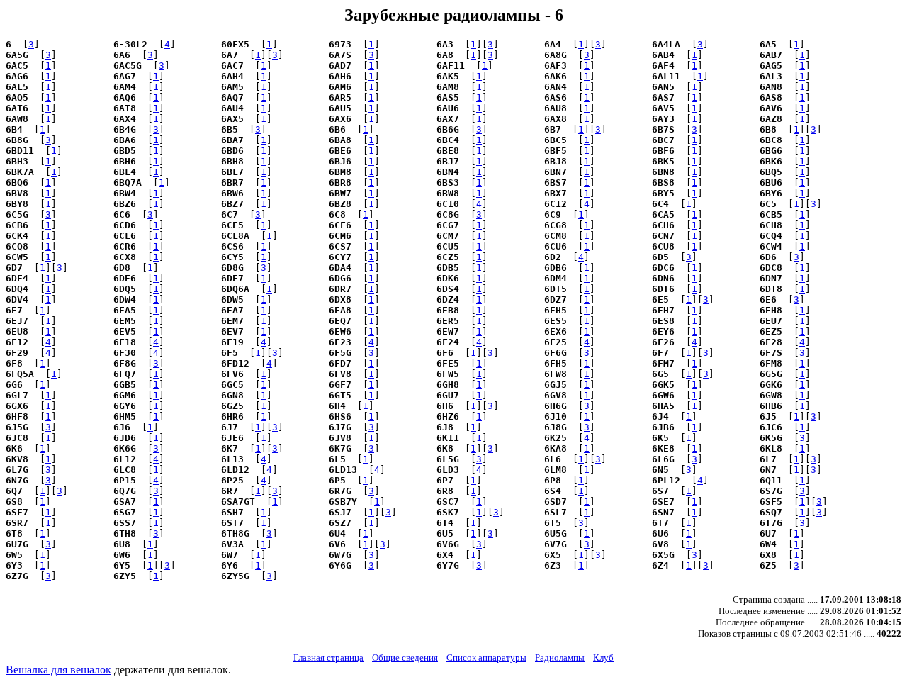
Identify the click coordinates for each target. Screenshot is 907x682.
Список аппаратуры (486, 657)
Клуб (603, 657)
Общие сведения (405, 657)
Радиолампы (560, 657)
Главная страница (328, 657)
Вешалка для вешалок (58, 670)
